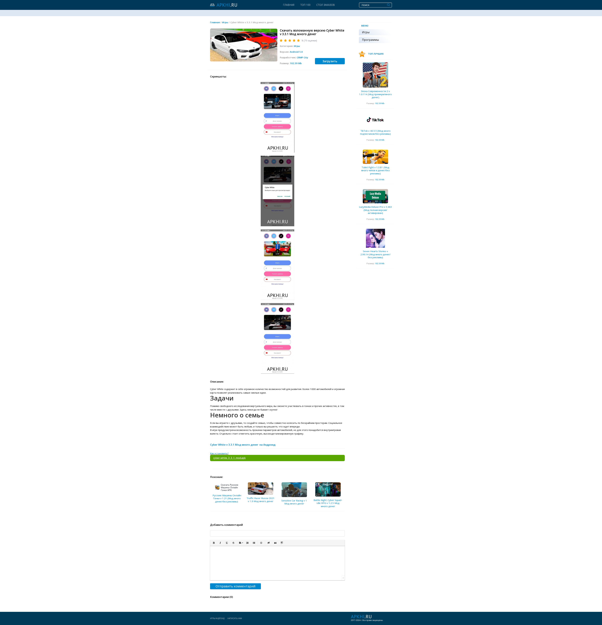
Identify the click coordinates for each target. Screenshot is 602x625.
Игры (297, 46)
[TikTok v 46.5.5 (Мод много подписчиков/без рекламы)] (375, 120)
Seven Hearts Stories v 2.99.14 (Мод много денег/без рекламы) (375, 254)
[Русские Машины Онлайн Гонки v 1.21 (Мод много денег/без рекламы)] (227, 487)
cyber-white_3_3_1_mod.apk (229, 458)
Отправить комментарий (235, 586)
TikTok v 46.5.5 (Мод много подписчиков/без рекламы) (375, 132)
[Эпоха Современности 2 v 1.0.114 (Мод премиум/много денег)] (375, 75)
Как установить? (219, 453)
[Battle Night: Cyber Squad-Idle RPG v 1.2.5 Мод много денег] (328, 489)
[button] (214, 543)
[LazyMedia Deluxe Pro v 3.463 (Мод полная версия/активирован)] (375, 196)
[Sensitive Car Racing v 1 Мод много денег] (294, 489)
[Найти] (388, 5)
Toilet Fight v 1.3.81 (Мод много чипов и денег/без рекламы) (375, 170)
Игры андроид (217, 618)
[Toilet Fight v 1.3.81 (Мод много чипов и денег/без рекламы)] (375, 157)
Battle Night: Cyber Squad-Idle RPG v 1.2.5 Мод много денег (328, 503)
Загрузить (329, 61)
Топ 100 (305, 5)
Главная (288, 5)
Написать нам (234, 618)
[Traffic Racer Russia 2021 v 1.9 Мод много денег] (260, 488)
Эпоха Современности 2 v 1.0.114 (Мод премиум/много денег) (375, 94)
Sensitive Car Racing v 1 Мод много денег (294, 502)
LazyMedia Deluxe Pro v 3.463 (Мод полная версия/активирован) (375, 210)
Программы (370, 40)
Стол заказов (325, 5)
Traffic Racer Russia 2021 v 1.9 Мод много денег (261, 500)
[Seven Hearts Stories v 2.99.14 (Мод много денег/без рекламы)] (375, 238)
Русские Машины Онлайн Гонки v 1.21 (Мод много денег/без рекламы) (227, 498)
